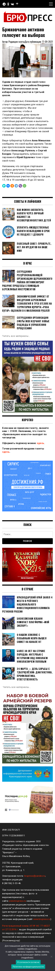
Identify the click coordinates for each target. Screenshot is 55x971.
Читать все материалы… (16, 336)
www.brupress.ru (17, 901)
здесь (40, 443)
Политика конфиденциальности (28, 966)
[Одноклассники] (12, 186)
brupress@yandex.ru (34, 876)
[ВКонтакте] (8, 186)
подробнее (31, 949)
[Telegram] (16, 186)
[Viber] (20, 186)
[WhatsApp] (24, 186)
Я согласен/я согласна (28, 962)
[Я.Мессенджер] (4, 186)
